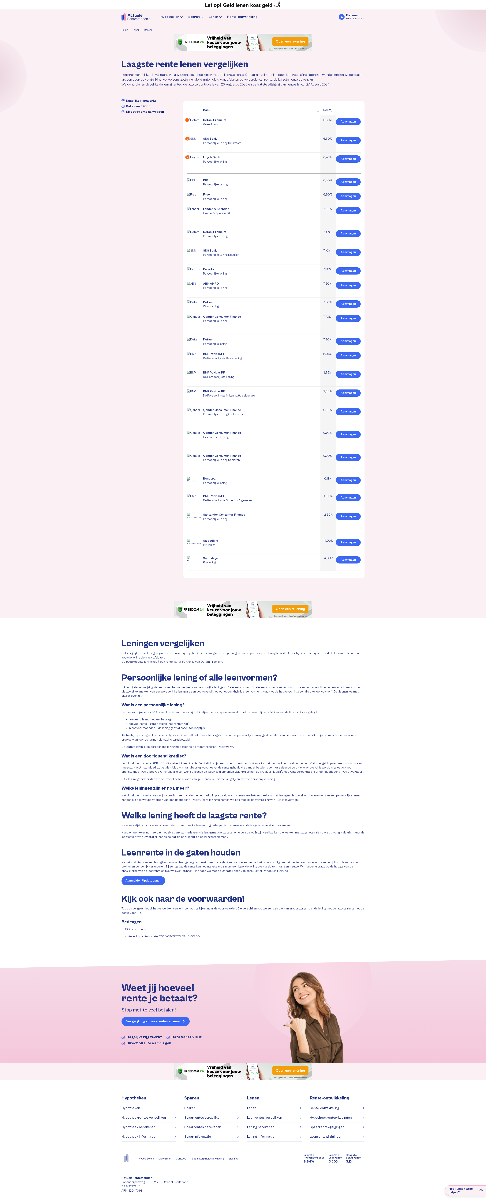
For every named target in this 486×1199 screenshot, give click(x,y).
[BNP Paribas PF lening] (194, 362)
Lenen (213, 17)
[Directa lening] (194, 273)
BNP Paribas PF (222, 356)
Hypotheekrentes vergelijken (144, 1118)
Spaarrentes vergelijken (202, 1118)
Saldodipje (210, 543)
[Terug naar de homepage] (136, 17)
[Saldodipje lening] (194, 548)
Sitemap (233, 1158)
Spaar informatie (197, 1137)
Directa (215, 271)
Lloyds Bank (215, 159)
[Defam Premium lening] (194, 129)
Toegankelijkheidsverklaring (207, 1158)
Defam (211, 304)
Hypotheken (169, 17)
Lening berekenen (260, 1127)
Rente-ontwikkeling (242, 17)
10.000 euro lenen (134, 929)
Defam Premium (214, 122)
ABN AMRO (215, 286)
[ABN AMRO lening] (194, 292)
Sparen (194, 17)
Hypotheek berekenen (138, 1127)
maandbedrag (208, 735)
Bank (206, 110)
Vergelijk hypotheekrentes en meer (153, 1021)
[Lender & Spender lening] (194, 222)
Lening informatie (260, 1137)
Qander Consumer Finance (222, 319)
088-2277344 (131, 1186)
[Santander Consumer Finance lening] (194, 531)
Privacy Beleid (145, 1158)
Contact (181, 1158)
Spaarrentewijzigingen (327, 1127)
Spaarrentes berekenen (202, 1127)
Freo (215, 196)
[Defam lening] (194, 306)
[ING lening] (194, 184)
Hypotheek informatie (138, 1137)
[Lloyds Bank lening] (194, 166)
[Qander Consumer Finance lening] (194, 329)
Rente (327, 110)
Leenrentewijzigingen (326, 1137)
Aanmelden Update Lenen (143, 880)
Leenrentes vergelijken (264, 1118)
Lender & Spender (217, 211)
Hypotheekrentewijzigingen (331, 1118)
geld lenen (204, 779)
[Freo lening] (194, 199)
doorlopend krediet (139, 763)
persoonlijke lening (139, 712)
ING (215, 182)
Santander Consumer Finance (224, 517)
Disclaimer (165, 1158)
